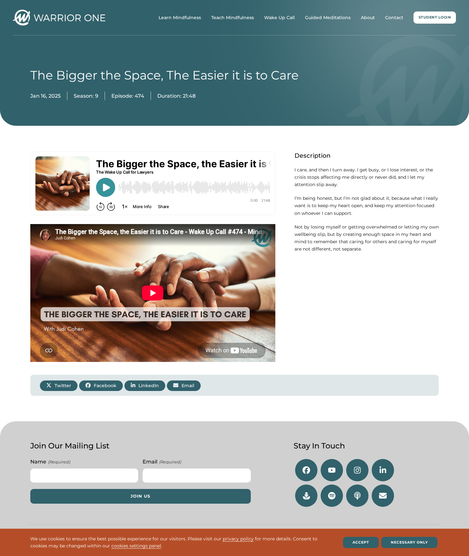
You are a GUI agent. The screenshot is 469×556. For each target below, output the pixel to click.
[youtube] (332, 470)
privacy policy (238, 539)
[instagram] (357, 470)
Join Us (140, 496)
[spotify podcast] (332, 496)
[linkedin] (383, 470)
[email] (383, 496)
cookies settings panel (136, 546)
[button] (59, 385)
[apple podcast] (357, 496)
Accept (361, 542)
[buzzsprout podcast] (306, 496)
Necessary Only (409, 542)
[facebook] (306, 470)
